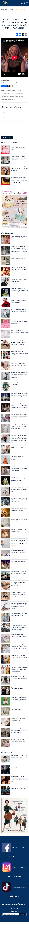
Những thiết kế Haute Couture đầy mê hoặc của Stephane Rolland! (18, 479)
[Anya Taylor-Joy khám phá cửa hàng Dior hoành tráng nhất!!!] (5, 459)
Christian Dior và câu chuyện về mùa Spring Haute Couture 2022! (19, 468)
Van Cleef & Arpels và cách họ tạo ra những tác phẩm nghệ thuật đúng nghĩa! (19, 395)
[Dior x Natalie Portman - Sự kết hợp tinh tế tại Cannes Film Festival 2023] (5, 313)
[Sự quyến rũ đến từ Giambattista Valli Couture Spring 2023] (5, 323)
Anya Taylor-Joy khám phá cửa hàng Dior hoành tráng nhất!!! (19, 458)
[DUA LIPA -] (5, 149)
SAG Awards (19, 96)
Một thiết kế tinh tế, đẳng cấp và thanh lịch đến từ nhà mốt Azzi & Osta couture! (19, 426)
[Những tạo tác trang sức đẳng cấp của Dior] (5, 722)
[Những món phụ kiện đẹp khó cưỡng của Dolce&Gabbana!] (5, 585)
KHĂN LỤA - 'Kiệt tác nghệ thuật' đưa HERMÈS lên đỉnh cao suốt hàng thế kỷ (19, 158)
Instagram (13, 876)
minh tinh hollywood (17, 93)
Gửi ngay (22, 914)
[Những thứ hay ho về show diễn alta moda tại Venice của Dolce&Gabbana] (5, 575)
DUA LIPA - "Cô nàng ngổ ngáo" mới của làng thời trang (18, 147)
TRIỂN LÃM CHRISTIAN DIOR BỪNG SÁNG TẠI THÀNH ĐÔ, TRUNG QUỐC (18, 594)
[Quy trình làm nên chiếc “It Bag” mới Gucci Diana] (5, 690)
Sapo (26, 917)
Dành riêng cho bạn (9, 142)
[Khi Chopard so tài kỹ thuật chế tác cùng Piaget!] (5, 512)
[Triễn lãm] (5, 711)
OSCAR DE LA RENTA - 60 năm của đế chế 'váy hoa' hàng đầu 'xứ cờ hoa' (19, 168)
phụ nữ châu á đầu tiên (8, 96)
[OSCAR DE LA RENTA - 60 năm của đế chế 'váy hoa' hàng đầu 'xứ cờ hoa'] (5, 170)
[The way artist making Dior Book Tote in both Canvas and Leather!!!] (5, 281)
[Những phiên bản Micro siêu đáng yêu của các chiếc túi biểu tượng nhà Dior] (5, 701)
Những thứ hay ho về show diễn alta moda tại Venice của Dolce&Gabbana (18, 573)
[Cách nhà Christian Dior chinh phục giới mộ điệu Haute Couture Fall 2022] (5, 365)
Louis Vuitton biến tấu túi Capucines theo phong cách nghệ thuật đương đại (19, 552)
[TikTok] (14, 886)
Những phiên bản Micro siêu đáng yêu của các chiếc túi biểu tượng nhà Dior (19, 699)
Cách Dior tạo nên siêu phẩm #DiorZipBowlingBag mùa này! (19, 489)
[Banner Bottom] (14, 209)
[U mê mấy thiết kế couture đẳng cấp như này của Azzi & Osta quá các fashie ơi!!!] (5, 418)
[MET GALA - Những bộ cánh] (5, 181)
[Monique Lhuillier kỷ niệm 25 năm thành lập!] (5, 522)
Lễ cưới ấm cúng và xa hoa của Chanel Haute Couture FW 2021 (19, 678)
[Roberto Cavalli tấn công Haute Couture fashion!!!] (5, 271)
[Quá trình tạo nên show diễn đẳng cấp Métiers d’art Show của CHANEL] (5, 732)
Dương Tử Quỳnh (16, 90)
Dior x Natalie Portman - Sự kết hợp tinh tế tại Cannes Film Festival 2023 (19, 311)
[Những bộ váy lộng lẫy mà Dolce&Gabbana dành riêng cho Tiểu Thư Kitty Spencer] (5, 648)
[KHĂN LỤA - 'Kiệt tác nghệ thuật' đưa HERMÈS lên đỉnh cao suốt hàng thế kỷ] (5, 160)
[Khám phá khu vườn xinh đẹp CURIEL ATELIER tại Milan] (5, 260)
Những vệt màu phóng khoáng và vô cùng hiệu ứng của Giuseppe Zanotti (19, 636)
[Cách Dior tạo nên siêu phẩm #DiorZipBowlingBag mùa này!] (5, 491)
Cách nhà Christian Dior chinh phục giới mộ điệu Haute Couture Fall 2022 (18, 363)
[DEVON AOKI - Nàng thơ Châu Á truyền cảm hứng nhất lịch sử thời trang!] (5, 355)
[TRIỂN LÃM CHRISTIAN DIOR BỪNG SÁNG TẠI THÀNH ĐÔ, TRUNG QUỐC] (5, 596)
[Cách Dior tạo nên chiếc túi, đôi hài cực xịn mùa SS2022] (5, 449)
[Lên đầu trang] (26, 920)
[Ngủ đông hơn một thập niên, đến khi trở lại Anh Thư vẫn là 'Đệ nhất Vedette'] (5, 292)
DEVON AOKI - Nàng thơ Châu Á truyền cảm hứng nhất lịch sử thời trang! (19, 353)
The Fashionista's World (14, 904)
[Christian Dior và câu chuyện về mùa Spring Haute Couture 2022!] (5, 470)
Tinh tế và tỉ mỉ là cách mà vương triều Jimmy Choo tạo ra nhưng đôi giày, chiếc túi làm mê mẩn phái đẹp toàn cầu (19, 439)
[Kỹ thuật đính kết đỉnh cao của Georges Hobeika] (5, 617)
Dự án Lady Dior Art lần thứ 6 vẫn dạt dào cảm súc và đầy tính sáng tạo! (19, 500)
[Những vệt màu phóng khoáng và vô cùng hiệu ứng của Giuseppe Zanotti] (5, 638)
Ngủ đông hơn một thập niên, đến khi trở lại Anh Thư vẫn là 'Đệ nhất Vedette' (19, 290)
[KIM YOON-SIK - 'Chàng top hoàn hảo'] (5, 769)
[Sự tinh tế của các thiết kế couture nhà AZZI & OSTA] (5, 743)
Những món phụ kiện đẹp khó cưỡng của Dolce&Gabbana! (18, 583)
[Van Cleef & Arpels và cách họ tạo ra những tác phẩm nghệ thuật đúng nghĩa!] (5, 397)
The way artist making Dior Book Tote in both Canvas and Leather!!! (19, 279)
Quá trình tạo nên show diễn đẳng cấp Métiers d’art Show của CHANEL (19, 730)
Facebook (14, 857)
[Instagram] (14, 866)
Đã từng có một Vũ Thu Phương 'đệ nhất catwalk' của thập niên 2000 (18, 300)
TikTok (14, 896)
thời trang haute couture (8, 99)
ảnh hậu (8, 90)
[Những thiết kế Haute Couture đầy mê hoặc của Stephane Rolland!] (5, 480)
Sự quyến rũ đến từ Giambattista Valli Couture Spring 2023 (19, 321)
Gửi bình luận (6, 137)
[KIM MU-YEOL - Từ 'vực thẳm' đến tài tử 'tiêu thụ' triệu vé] (5, 790)
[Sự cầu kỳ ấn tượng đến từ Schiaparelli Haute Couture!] (5, 334)
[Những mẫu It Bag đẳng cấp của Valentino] (5, 533)
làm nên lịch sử (6, 93)
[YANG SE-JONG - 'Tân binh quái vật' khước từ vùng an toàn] (5, 759)
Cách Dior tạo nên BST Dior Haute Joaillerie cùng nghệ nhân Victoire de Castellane (19, 405)
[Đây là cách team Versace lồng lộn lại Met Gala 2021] (5, 564)
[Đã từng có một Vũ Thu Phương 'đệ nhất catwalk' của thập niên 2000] (5, 302)
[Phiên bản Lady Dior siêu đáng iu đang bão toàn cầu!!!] (5, 659)
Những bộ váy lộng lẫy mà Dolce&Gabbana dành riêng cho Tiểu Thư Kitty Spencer (19, 646)
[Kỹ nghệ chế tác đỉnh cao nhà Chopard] (5, 386)
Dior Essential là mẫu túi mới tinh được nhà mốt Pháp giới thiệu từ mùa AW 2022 (19, 342)
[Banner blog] (14, 815)
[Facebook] (14, 847)
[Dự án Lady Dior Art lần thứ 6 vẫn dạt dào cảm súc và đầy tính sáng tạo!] (5, 501)
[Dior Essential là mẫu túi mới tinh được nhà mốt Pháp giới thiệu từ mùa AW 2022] (5, 344)
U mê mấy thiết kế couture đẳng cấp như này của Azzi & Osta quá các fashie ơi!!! (19, 416)
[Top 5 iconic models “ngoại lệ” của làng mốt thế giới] (5, 239)
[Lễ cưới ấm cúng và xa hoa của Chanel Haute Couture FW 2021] (5, 680)
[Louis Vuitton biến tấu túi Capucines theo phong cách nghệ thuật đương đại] (5, 554)
